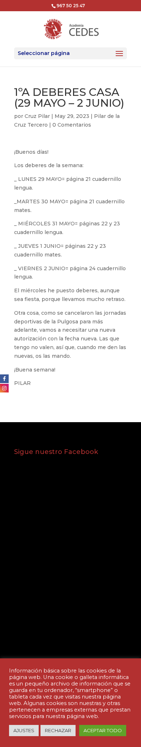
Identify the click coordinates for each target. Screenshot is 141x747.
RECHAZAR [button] (58, 730)
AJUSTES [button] (23, 730)
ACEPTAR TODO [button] (103, 730)
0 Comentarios (71, 125)
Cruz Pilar (37, 116)
